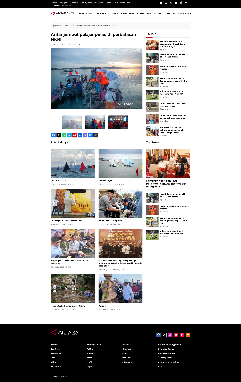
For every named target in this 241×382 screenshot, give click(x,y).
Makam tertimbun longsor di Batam (68, 306)
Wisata (125, 344)
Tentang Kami (86, 3)
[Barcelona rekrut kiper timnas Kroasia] (152, 70)
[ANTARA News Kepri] (63, 13)
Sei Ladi (102, 306)
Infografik (127, 362)
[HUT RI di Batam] (73, 163)
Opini (125, 353)
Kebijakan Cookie (166, 353)
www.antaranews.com (103, 3)
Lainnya (180, 13)
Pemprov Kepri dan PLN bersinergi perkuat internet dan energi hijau (173, 44)
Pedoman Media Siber (168, 362)
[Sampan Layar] (120, 163)
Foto (66, 26)
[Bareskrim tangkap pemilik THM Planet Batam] (152, 58)
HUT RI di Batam (58, 181)
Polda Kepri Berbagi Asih (110, 221)
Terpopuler (64, 3)
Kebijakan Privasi (166, 349)
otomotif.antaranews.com (62, 5)
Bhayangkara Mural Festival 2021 (66, 221)
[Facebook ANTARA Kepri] (161, 3)
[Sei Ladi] (120, 288)
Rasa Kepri (159, 13)
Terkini (54, 3)
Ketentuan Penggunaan (169, 344)
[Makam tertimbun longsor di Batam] (73, 288)
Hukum (124, 13)
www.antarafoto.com (122, 3)
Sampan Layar (105, 181)
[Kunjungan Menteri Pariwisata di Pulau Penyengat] (73, 243)
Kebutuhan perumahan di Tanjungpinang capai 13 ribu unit (173, 81)
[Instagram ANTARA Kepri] (171, 3)
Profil (89, 362)
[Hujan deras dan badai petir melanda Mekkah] (152, 107)
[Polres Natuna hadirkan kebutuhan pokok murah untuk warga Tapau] (152, 131)
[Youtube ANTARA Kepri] (176, 3)
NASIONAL (90, 13)
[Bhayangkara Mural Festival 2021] (73, 203)
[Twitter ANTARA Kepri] (166, 3)
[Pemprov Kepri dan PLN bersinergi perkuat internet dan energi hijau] (152, 45)
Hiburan (140, 13)
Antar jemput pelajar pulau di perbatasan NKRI (92, 26)
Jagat (149, 13)
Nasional (126, 358)
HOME (81, 13)
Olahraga (170, 13)
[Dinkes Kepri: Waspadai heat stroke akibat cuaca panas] (152, 119)
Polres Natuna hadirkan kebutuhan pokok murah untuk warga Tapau (172, 130)
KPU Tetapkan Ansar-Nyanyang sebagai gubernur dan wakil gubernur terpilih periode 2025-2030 (120, 263)
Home (58, 26)
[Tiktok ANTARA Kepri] (181, 3)
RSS (160, 366)
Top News (74, 3)
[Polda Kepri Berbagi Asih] (120, 203)
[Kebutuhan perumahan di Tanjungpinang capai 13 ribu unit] (152, 82)
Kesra (131, 13)
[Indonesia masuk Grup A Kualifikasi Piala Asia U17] (152, 95)
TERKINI (151, 33)
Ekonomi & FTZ (103, 13)
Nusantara (56, 366)
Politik (115, 13)
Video (53, 362)
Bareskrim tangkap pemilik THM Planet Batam (172, 55)
